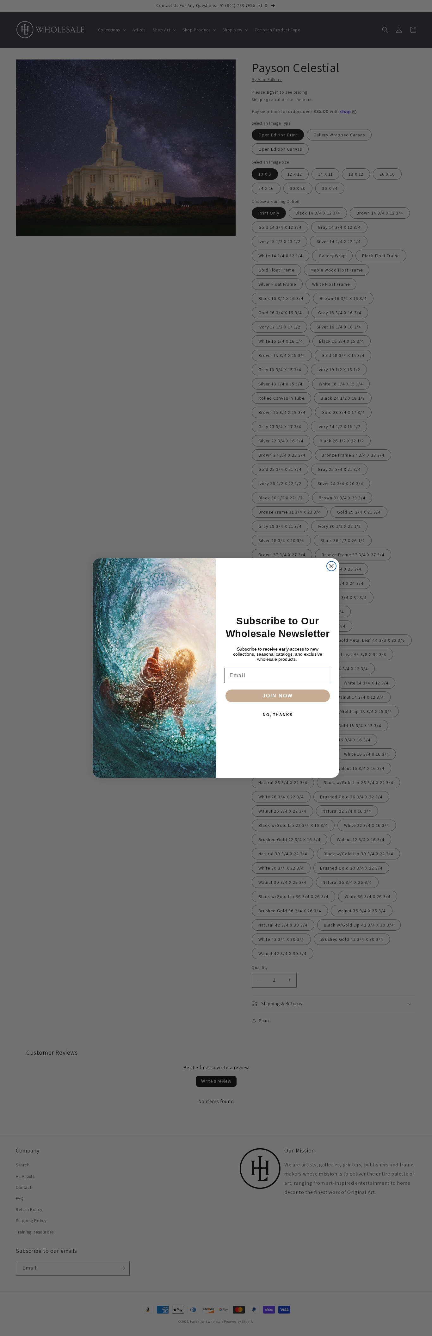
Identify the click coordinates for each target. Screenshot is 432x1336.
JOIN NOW (277, 695)
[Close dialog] (331, 566)
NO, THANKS (278, 715)
